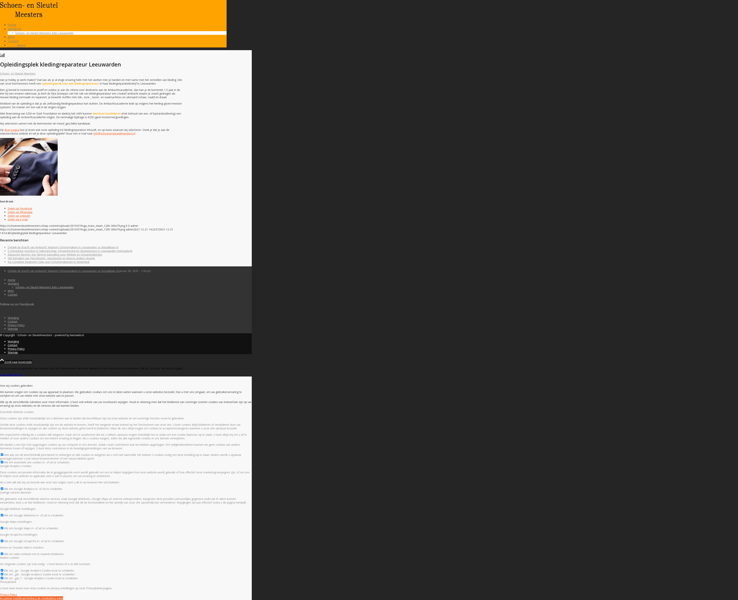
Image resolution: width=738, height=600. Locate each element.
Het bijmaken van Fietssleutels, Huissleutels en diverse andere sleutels (51, 258)
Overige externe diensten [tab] (15, 492)
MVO (11, 291)
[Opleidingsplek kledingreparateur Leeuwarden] (2, 55)
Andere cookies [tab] (9, 557)
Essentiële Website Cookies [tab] (17, 412)
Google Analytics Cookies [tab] (16, 466)
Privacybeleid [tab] (8, 582)
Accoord (5, 374)
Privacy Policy (16, 325)
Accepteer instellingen (13, 598)
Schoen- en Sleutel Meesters (18, 73)
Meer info (16, 374)
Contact (12, 294)
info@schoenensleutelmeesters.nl (114, 133)
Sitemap (13, 329)
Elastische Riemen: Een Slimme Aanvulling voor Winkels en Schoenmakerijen (55, 254)
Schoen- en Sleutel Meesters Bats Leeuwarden (44, 287)
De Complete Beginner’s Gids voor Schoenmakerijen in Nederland (48, 262)
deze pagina (11, 130)
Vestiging (13, 283)
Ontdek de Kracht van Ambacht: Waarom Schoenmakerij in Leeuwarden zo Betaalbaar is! (63, 247)
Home (11, 280)
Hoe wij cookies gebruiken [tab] (16, 385)
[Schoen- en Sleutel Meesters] (29, 18)
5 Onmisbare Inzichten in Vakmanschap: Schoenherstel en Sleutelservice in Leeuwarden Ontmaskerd (70, 251)
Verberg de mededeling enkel (45, 598)
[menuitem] (117, 25)
